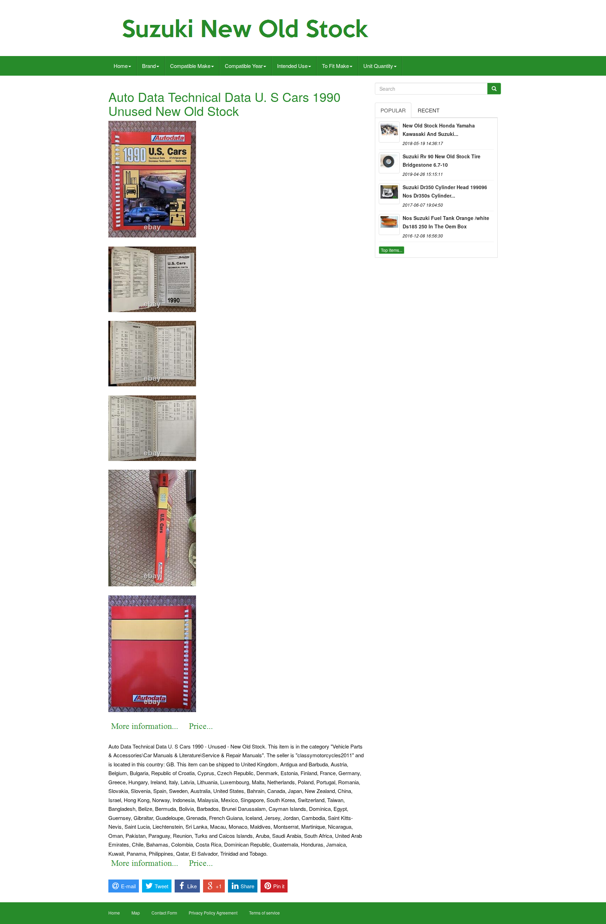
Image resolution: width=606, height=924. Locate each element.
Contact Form (164, 913)
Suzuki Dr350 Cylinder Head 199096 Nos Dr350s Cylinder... (445, 191)
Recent (428, 110)
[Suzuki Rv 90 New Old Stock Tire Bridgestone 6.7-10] (389, 162)
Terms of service (264, 913)
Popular (393, 110)
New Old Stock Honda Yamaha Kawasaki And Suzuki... (439, 129)
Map (136, 913)
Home (121, 65)
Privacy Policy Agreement (213, 913)
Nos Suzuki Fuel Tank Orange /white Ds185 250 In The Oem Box (446, 222)
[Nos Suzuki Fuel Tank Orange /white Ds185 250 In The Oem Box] (389, 224)
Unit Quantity (378, 65)
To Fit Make (335, 65)
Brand (149, 65)
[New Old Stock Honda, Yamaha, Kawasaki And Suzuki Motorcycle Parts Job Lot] (389, 132)
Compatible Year (244, 65)
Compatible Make (190, 65)
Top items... (391, 250)
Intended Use (292, 65)
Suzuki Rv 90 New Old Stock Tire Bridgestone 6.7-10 (441, 160)
